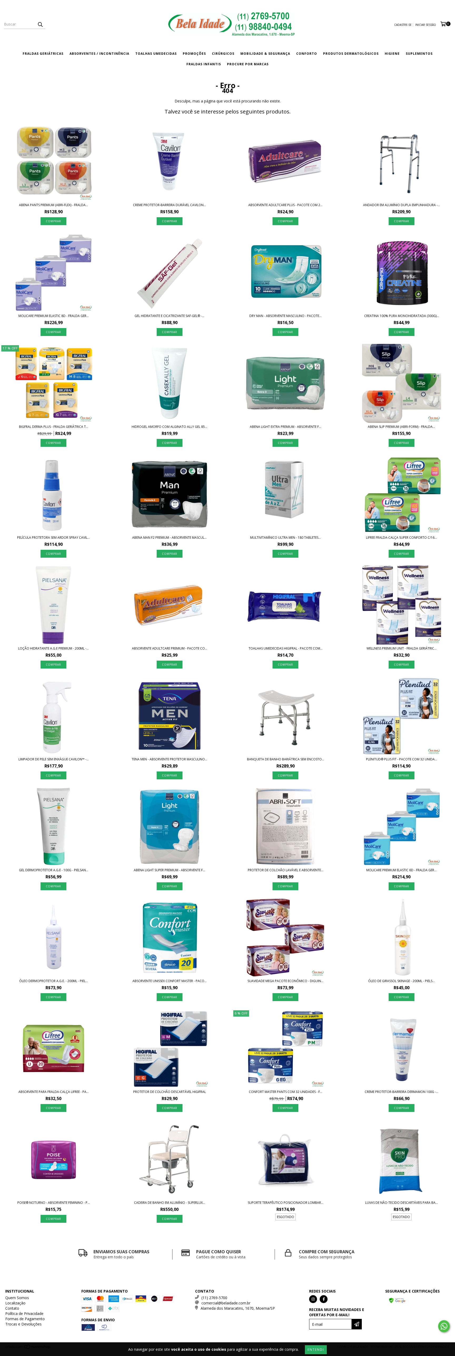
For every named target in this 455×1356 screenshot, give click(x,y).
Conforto (306, 53)
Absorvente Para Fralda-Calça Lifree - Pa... (53, 1092)
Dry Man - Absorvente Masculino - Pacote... (285, 316)
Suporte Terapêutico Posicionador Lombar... (285, 1202)
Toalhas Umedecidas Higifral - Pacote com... (286, 648)
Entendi (316, 1349)
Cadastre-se (403, 25)
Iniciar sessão (425, 25)
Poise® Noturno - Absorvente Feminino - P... (53, 1202)
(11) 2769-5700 (214, 1297)
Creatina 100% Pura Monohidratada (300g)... (401, 316)
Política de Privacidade (24, 1313)
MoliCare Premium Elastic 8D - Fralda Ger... (53, 316)
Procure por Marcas (248, 64)
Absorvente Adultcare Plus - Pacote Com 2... (285, 205)
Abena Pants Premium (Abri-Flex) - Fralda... (53, 205)
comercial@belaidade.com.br (225, 1302)
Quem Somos (17, 1297)
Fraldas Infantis (203, 64)
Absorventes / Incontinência (99, 53)
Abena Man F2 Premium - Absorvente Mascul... (169, 537)
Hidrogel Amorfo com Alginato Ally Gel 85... (169, 426)
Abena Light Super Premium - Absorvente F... (169, 870)
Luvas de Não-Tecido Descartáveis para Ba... (401, 1202)
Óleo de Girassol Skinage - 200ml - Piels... (401, 981)
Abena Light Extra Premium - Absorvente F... (285, 426)
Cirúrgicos (223, 53)
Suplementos (419, 53)
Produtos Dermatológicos (351, 53)
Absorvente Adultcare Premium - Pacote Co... (169, 648)
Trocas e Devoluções (23, 1324)
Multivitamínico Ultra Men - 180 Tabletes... (285, 537)
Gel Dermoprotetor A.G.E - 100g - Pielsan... (53, 870)
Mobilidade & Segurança (265, 53)
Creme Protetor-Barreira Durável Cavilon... (169, 205)
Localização (15, 1302)
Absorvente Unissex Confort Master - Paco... (169, 981)
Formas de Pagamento (25, 1318)
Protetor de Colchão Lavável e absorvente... (285, 870)
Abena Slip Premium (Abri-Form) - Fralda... (401, 426)
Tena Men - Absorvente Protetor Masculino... (169, 759)
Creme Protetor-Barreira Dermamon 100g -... (401, 1092)
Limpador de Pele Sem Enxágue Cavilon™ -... (53, 759)
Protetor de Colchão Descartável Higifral (169, 1092)
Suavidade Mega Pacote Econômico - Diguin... (285, 981)
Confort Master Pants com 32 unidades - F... (285, 1092)
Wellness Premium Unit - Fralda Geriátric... (402, 648)
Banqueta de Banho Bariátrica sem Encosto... (285, 759)
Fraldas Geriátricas (43, 53)
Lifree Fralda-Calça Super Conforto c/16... (401, 537)
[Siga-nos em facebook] (324, 1299)
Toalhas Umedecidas (156, 53)
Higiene (392, 53)
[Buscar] (40, 24)
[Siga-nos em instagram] (313, 1299)
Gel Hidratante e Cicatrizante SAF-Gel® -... (169, 316)
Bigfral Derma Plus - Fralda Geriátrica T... (53, 426)
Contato (12, 1308)
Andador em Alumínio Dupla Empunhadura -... (401, 205)
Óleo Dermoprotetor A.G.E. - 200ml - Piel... (53, 981)
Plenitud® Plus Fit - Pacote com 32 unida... (401, 759)
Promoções (194, 53)
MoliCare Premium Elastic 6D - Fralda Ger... (401, 870)
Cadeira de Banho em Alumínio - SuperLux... (169, 1202)
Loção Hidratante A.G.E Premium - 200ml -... (53, 648)
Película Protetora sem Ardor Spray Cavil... (53, 537)
